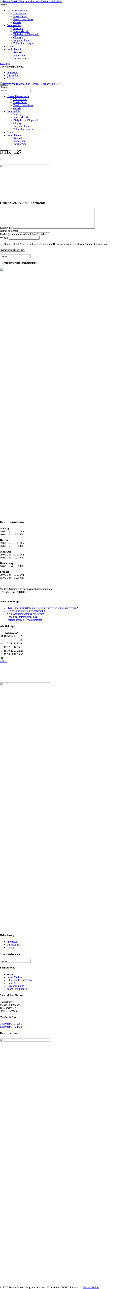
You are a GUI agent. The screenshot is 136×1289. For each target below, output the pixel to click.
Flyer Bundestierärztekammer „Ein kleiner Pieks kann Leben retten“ (42, 608)
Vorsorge (18, 28)
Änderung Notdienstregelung (22, 616)
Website (4, 237)
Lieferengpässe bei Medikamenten (24, 619)
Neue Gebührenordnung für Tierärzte (26, 613)
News (10, 46)
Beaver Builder (91, 1287)
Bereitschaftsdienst (23, 19)
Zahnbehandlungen (23, 43)
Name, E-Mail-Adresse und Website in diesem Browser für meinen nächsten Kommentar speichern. (56, 244)
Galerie (17, 22)
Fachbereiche (14, 25)
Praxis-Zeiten (20, 16)
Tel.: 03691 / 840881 (11, 1023)
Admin (10, 78)
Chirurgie (18, 37)
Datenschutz (19, 58)
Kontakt (17, 52)
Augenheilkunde (22, 40)
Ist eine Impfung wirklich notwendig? (26, 610)
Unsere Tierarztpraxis (18, 10)
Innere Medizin (21, 31)
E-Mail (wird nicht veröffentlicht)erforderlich (23, 234)
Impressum (19, 55)
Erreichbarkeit (14, 49)
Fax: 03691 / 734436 (11, 1026)
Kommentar (6, 227)
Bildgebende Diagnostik (26, 34)
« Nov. (3, 661)
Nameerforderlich (9, 230)
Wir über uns (20, 13)
